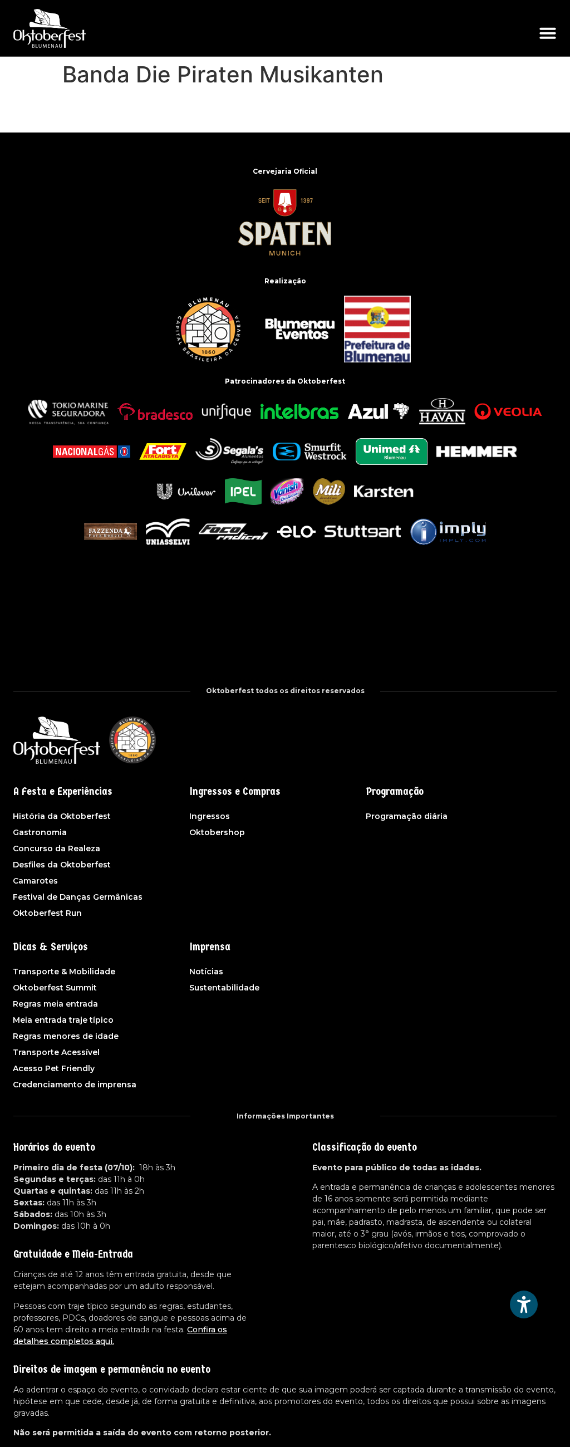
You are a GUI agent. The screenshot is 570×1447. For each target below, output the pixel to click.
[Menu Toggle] (548, 33)
